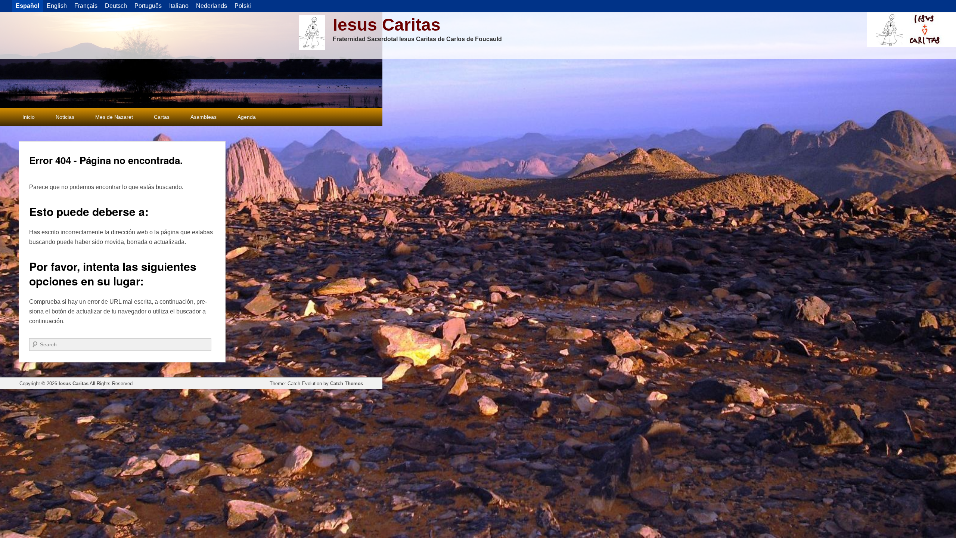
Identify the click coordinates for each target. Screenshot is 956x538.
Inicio (28, 117)
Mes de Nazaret (114, 117)
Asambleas (203, 117)
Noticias (65, 117)
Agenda (247, 117)
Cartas (162, 117)
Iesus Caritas (387, 24)
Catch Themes (346, 383)
